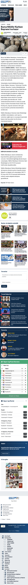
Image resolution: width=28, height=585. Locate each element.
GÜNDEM (3, 5)
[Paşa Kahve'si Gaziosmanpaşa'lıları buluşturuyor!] (7, 257)
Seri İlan (7, 558)
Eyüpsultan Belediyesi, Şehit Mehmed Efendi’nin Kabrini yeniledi (21, 234)
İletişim (8, 519)
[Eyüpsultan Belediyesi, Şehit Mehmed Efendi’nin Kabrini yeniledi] (21, 229)
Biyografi (7, 562)
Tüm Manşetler (6, 512)
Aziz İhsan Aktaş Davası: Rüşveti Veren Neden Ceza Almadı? (17, 335)
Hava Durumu (6, 506)
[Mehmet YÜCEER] (4, 341)
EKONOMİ (10, 548)
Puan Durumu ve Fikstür (8, 510)
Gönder (4, 286)
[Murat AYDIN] (4, 334)
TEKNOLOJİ (11, 5)
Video (6, 553)
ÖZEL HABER (18, 5)
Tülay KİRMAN (11, 353)
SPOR (25, 5)
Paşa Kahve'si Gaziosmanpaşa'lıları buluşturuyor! (6, 262)
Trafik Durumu (6, 509)
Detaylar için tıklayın (14, 396)
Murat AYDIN (11, 333)
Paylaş (4, 53)
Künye (3, 519)
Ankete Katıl (5, 453)
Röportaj (7, 560)
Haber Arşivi (5, 515)
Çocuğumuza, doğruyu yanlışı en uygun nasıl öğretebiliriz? (16, 349)
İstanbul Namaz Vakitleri (8, 507)
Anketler (7, 563)
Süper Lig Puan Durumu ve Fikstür (16, 577)
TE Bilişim (17, 530)
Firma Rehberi (8, 556)
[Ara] (24, 1)
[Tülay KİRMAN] (4, 354)
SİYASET (9, 550)
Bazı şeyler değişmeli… (14, 355)
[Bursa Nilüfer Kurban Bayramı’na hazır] (14, 43)
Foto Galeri (8, 551)
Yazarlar (7, 555)
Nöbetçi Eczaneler (7, 504)
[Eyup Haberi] (6, 1)
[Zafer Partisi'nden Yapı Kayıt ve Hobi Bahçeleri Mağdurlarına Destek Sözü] (21, 258)
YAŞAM (8, 24)
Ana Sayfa (7, 536)
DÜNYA (9, 546)
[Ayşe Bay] (4, 348)
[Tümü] (26, 330)
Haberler (3, 24)
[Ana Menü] (26, 1)
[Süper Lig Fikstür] (26, 401)
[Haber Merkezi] (4, 215)
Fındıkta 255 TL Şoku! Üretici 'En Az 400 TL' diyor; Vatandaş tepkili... (7, 249)
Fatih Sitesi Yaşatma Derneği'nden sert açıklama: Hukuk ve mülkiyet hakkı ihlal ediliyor (6, 236)
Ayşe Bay (10, 346)
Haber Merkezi (13, 214)
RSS (4, 526)
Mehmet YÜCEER (12, 340)
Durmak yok (11, 342)
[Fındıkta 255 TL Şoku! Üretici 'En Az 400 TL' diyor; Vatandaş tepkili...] (7, 244)
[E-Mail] (10, 218)
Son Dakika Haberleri (7, 513)
